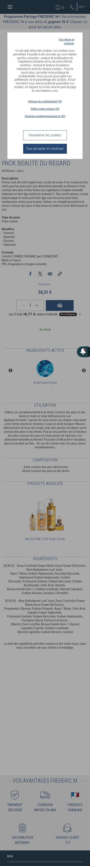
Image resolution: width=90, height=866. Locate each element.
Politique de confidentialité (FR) (45, 101)
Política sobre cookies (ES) (45, 108)
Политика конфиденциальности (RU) (45, 116)
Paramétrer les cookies (45, 135)
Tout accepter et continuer (45, 149)
